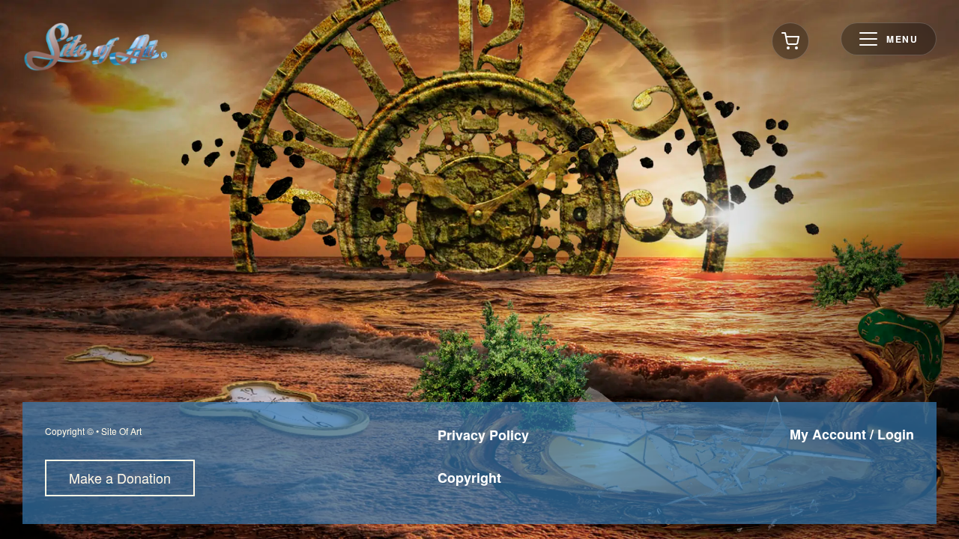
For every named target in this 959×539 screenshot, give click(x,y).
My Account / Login (852, 434)
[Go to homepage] (95, 46)
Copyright (469, 477)
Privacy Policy (483, 435)
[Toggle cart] (790, 41)
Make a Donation (120, 477)
